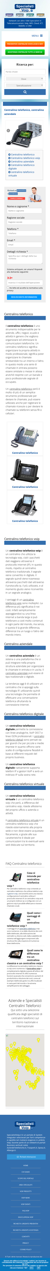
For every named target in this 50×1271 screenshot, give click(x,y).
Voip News (25, 1198)
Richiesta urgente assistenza (25, 1230)
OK (38, 1268)
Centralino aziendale (22, 161)
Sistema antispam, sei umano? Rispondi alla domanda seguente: (24, 270)
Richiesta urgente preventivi (25, 1224)
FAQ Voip (25, 1211)
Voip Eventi (25, 1204)
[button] (33, 1087)
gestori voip (13, 893)
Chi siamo (26, 1172)
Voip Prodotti (25, 1191)
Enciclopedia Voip (25, 1217)
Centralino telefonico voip (25, 158)
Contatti (25, 1236)
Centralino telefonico (22, 154)
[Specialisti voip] (25, 8)
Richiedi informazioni (27, 1157)
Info (31, 1268)
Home (25, 1165)
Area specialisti (25, 1185)
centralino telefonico (17, 346)
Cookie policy (25, 1249)
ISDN (14, 736)
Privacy (26, 1243)
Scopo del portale (26, 1178)
